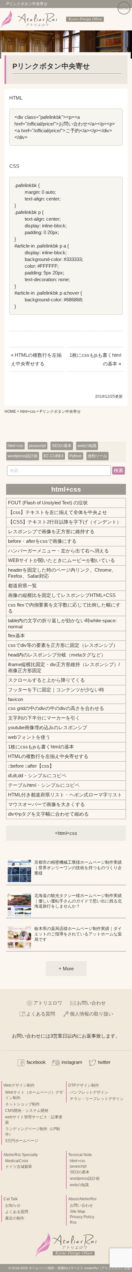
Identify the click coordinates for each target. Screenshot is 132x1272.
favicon (15, 699)
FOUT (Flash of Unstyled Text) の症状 (48, 502)
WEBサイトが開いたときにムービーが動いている (61, 560)
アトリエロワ (47, 1003)
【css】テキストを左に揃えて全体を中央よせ (57, 512)
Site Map (77, 1211)
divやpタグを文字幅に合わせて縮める (48, 814)
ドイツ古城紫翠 (18, 1166)
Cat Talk (11, 1199)
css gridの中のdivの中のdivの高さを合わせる (56, 708)
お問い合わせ (91, 1003)
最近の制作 (14, 1218)
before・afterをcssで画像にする (42, 541)
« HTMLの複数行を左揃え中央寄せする (36, 359)
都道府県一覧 (22, 585)
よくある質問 (40, 1013)
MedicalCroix (16, 1161)
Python (76, 456)
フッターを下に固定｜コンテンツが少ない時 (56, 689)
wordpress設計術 (22, 456)
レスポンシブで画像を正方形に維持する (51, 531)
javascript (37, 446)
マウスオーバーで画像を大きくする (46, 804)
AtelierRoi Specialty (21, 1155)
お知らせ (13, 1205)
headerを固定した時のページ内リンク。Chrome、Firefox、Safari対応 (62, 573)
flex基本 (16, 635)
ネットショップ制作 (22, 1104)
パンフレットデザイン (89, 1092)
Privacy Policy (82, 1217)
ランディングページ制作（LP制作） (32, 1132)
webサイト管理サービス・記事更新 (33, 1120)
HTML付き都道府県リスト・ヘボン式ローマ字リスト (65, 794)
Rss (73, 1222)
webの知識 (87, 446)
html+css (28, 411)
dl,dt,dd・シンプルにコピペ (37, 775)
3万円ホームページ (21, 1140)
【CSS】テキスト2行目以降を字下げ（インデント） (64, 522)
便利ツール (97, 456)
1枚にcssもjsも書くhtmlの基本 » (95, 359)
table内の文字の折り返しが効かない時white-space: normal (62, 623)
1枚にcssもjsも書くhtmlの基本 (41, 746)
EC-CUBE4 (53, 456)
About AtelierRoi (82, 1199)
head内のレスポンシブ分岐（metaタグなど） (57, 654)
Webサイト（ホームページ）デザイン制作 (34, 1095)
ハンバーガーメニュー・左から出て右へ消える (58, 550)
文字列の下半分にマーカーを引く (44, 718)
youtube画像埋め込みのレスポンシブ (47, 727)
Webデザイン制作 (19, 1085)
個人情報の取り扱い (91, 1013)
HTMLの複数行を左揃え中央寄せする (48, 756)
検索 (118, 470)
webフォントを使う (29, 737)
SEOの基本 (61, 446)
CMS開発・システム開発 (26, 1110)
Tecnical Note (80, 1155)
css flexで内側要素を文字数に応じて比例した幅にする (64, 608)
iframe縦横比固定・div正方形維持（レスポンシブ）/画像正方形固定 (64, 667)
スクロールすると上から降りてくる (46, 680)
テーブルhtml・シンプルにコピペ (43, 785)
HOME (10, 411)
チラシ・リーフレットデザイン (97, 1099)
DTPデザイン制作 (83, 1085)
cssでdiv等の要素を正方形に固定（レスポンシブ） (63, 645)
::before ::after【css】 (31, 766)
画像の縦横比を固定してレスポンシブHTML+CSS (62, 595)
